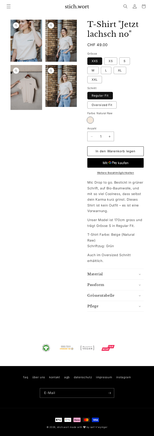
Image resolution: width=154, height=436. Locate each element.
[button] (8, 6)
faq (25, 377)
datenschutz (83, 377)
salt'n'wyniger (99, 427)
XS (111, 61)
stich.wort (63, 427)
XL (120, 70)
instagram (123, 377)
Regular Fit (100, 95)
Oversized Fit (102, 105)
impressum (104, 377)
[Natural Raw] (90, 120)
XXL (95, 79)
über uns (38, 377)
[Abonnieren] (109, 393)
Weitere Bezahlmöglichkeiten (115, 172)
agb (67, 377)
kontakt (54, 377)
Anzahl (91, 128)
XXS (95, 61)
